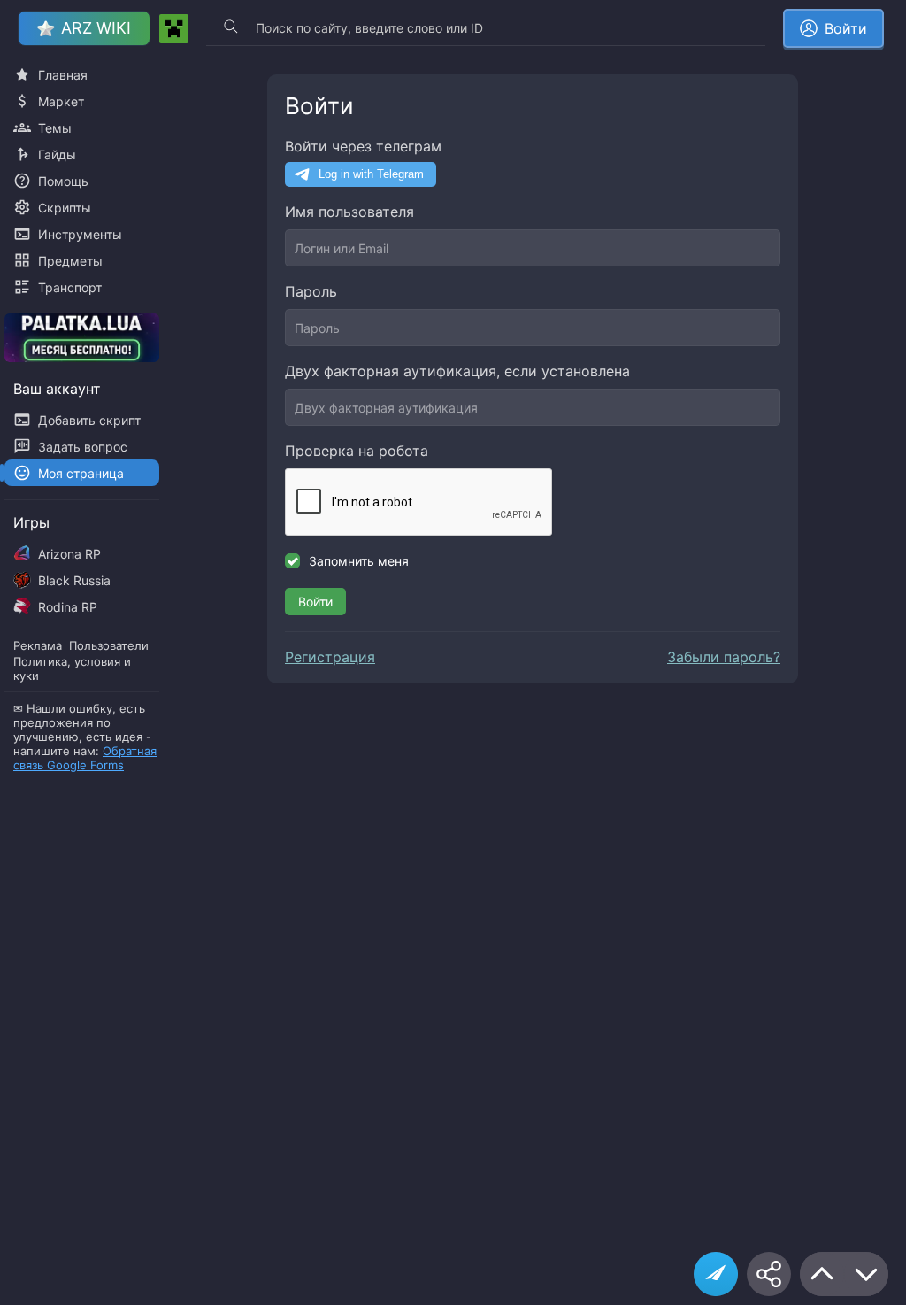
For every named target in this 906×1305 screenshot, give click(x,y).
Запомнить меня (359, 560)
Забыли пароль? (723, 657)
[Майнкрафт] (173, 28)
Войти (315, 601)
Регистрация (330, 657)
